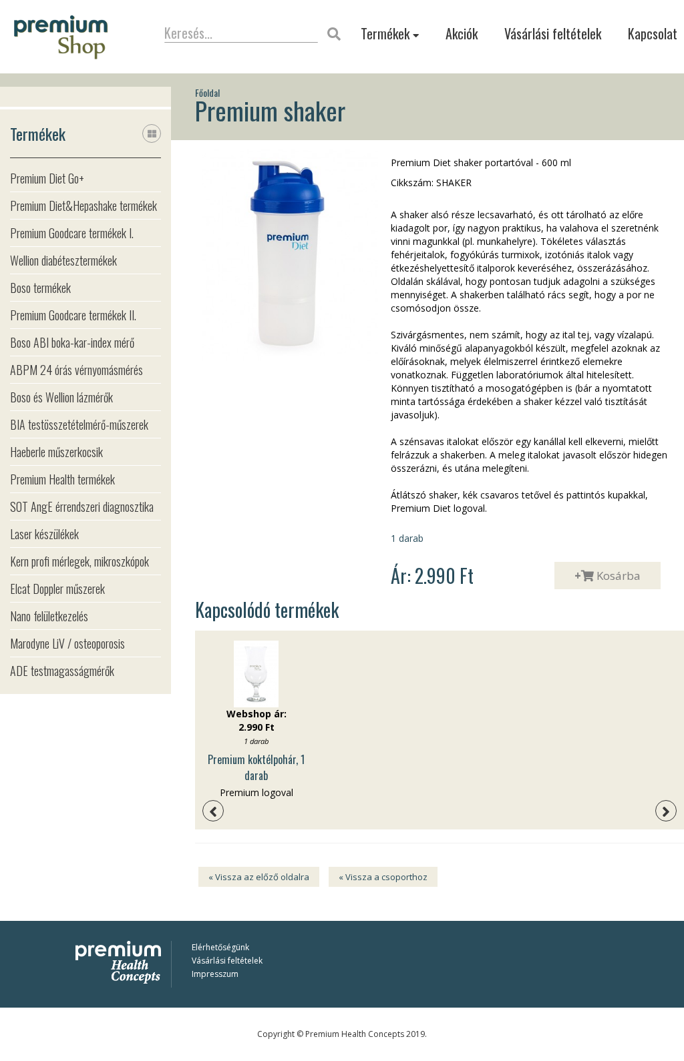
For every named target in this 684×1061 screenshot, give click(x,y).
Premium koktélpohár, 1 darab (256, 767)
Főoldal (207, 92)
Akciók (462, 33)
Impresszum (215, 974)
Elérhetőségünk (220, 947)
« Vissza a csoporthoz (383, 877)
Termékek (387, 34)
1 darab (407, 538)
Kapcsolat (652, 33)
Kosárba (607, 575)
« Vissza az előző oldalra (258, 877)
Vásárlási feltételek (552, 33)
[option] (256, 720)
